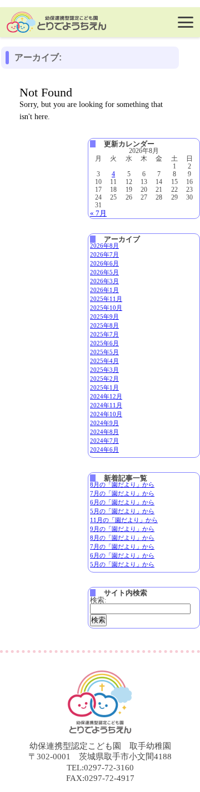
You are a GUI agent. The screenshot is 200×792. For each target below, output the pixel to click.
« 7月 (98, 213)
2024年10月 (106, 414)
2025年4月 (104, 360)
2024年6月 (104, 449)
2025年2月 (104, 378)
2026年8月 (104, 245)
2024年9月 (104, 423)
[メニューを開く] (185, 22)
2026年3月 (104, 281)
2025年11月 (106, 298)
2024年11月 (106, 405)
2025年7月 (104, 334)
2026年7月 (104, 254)
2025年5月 (104, 352)
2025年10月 (106, 307)
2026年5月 (104, 272)
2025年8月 (104, 325)
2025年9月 (104, 316)
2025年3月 (104, 369)
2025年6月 (104, 343)
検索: (98, 600)
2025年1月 (104, 387)
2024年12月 (106, 396)
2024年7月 (104, 440)
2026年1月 (104, 290)
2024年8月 (104, 431)
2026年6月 (104, 263)
